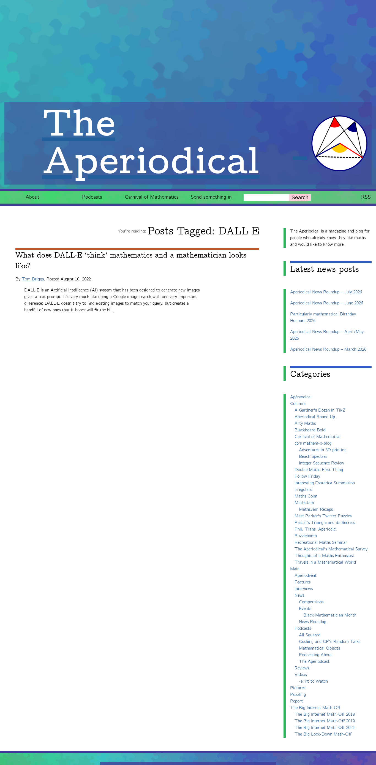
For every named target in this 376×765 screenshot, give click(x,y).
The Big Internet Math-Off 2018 (325, 714)
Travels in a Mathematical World (325, 562)
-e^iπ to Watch (313, 681)
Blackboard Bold (310, 430)
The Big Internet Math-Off (315, 707)
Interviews (304, 588)
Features (302, 582)
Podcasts (92, 197)
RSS (366, 197)
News (299, 595)
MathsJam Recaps (316, 509)
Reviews (302, 668)
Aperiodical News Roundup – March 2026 (328, 349)
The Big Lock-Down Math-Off (323, 734)
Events (305, 608)
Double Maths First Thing (319, 469)
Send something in (211, 197)
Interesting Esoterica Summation (325, 483)
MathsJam (304, 503)
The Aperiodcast (314, 661)
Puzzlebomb (306, 536)
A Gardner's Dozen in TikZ (320, 410)
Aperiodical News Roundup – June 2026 (326, 303)
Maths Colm (306, 496)
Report (296, 701)
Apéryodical (301, 397)
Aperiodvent (306, 575)
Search (300, 197)
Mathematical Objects (319, 648)
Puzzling (298, 694)
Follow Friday (307, 476)
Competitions (311, 602)
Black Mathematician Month (329, 615)
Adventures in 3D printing (323, 450)
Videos (301, 674)
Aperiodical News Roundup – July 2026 (326, 292)
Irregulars (303, 489)
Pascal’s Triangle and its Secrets (325, 522)
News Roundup (312, 622)
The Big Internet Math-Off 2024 (325, 727)
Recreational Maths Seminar (321, 542)
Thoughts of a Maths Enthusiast (324, 555)
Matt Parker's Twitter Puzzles (323, 516)
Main (294, 569)
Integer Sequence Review (321, 463)
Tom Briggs (33, 279)
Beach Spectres (313, 456)
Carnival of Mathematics (152, 197)
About (32, 197)
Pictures (297, 688)
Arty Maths (305, 423)
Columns (298, 403)
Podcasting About (315, 655)
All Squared (309, 635)
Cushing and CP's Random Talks (329, 641)
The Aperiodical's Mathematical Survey (331, 549)
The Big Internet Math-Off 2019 (325, 721)
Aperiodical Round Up (315, 417)
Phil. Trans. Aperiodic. (316, 529)
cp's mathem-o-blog (313, 443)
